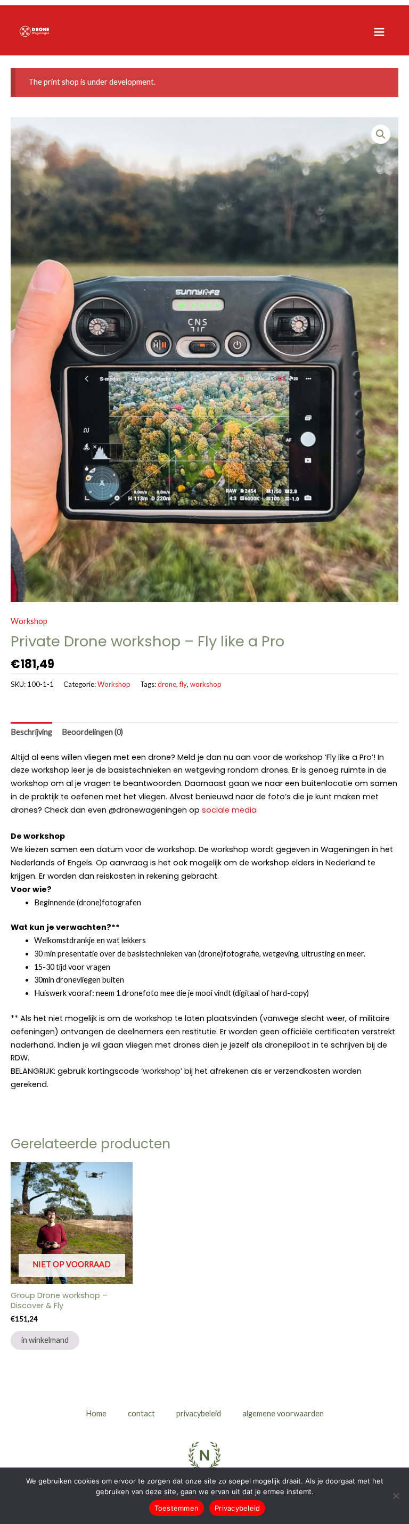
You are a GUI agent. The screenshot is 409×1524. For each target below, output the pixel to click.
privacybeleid (198, 1413)
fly (183, 684)
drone (167, 684)
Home (96, 1413)
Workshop (29, 621)
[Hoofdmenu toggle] (379, 31)
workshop (206, 684)
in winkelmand (45, 1339)
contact (141, 1413)
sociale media (229, 810)
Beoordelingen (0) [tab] (92, 731)
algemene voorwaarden (283, 1413)
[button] (380, 134)
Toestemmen (176, 1508)
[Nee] (395, 1495)
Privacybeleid (237, 1508)
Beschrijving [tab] (31, 731)
